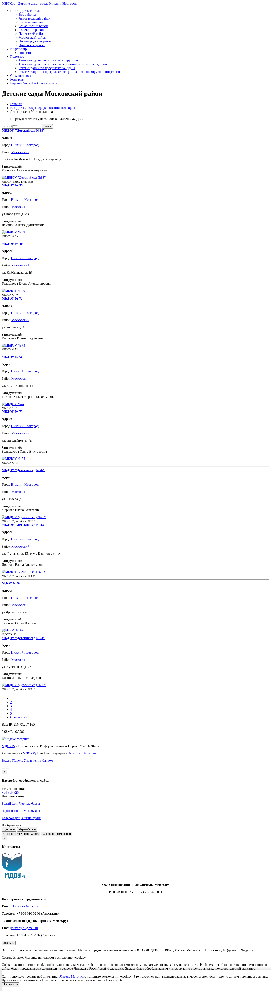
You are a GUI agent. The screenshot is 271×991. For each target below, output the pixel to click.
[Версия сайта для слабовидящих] (3, 768)
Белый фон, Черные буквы (21, 803)
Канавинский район (33, 26)
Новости (25, 52)
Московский (20, 152)
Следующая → (20, 717)
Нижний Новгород (25, 145)
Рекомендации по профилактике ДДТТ (47, 68)
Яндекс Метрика (71, 976)
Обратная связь (21, 75)
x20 (16, 792)
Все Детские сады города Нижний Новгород (42, 108)
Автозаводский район (34, 18)
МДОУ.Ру (8, 746)
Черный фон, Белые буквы (21, 811)
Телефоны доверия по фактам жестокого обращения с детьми (63, 64)
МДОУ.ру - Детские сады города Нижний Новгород (39, 3)
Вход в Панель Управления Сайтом (27, 760)
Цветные (9, 829)
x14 (4, 792)
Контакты (17, 79)
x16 (10, 792)
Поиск (47, 126)
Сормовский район (32, 22)
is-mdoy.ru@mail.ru (82, 753)
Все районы (27, 14)
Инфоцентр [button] (18, 49)
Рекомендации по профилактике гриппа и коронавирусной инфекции (69, 72)
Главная (16, 104)
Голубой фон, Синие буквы (21, 818)
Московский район (32, 37)
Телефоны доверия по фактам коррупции (48, 60)
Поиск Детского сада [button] (25, 11)
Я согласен (10, 984)
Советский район (31, 30)
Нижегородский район (35, 41)
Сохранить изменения (57, 833)
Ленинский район (32, 33)
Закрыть (8, 942)
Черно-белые (27, 829)
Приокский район (32, 45)
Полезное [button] (17, 56)
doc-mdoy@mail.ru (25, 906)
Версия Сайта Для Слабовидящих (34, 83)
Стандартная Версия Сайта (21, 833)
